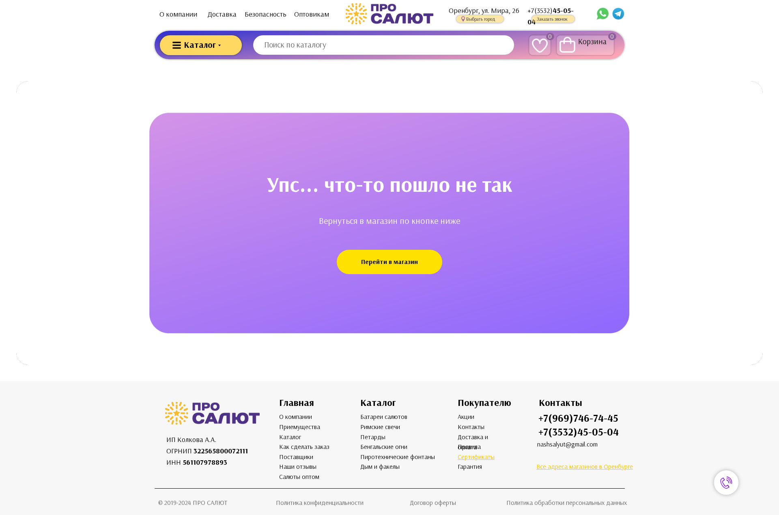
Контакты (471, 427)
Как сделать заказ (304, 447)
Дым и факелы (380, 466)
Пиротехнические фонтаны (397, 457)
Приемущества (299, 427)
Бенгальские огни (383, 447)
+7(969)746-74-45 (578, 418)
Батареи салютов (383, 417)
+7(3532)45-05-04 (578, 432)
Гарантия (470, 466)
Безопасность (265, 14)
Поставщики (296, 457)
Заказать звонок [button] (552, 19)
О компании (178, 14)
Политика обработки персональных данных (566, 502)
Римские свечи (380, 427)
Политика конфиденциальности (320, 502)
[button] (480, 19)
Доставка (222, 14)
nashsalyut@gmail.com (567, 444)
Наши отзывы (297, 466)
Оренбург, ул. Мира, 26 (484, 10)
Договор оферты (433, 502)
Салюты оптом (299, 477)
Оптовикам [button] (311, 14)
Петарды (372, 437)
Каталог (290, 437)
